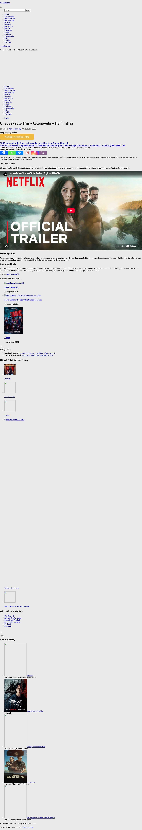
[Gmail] (27, 153)
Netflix (17, 274)
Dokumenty (9, 20)
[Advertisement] (71, 68)
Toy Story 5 (9, 616)
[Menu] (1, 7)
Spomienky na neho (12, 622)
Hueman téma (27, 827)
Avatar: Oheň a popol (12, 618)
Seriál (6, 118)
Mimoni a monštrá (9, 397)
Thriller (7, 40)
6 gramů (6, 415)
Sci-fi (6, 38)
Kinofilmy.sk (5, 3)
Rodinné (7, 34)
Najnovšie (10, 274)
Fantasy (7, 24)
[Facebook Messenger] (19, 153)
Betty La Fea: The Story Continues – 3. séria (23, 300)
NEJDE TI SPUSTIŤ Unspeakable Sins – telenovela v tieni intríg (29, 145)
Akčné (6, 14)
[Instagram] (35, 153)
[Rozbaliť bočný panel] (1, 346)
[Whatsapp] (12, 153)
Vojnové (7, 42)
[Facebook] (4, 153)
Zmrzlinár (7, 378)
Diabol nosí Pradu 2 (12, 620)
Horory (7, 28)
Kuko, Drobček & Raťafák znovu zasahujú (16, 606)
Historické (8, 26)
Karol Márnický (15, 129)
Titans (7, 338)
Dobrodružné (9, 18)
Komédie (8, 30)
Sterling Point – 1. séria (11, 588)
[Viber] (43, 153)
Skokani (7, 626)
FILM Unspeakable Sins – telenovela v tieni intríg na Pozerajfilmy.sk (34, 143)
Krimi (6, 32)
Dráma (7, 22)
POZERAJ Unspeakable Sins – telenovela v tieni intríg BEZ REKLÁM (92, 145)
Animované (9, 16)
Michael (7, 624)
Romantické (9, 36)
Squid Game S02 (11, 287)
